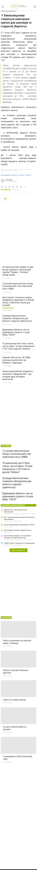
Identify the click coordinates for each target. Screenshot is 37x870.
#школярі (14, 175)
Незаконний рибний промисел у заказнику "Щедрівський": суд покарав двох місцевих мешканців (17, 375)
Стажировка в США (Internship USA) (17, 757)
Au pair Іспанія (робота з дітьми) (15, 728)
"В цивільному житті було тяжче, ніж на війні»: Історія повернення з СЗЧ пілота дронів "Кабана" (18, 346)
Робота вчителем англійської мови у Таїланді (17, 642)
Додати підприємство (18, 550)
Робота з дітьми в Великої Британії (15, 671)
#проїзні (28, 175)
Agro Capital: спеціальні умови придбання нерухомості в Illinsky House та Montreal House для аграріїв (18, 301)
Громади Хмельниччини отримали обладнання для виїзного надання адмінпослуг (17, 318)
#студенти (21, 175)
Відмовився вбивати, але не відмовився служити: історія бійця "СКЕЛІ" (16, 332)
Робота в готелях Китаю (14, 699)
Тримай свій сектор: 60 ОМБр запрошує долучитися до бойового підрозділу (16, 360)
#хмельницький (5, 175)
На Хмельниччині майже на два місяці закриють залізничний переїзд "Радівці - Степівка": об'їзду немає (17, 271)
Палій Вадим (9, 180)
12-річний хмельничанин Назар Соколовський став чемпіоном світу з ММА (17, 286)
